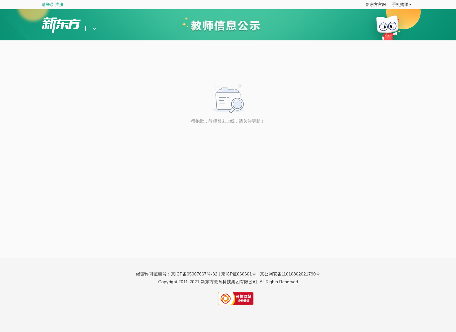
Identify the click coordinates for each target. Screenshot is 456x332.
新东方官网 (376, 4)
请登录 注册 (52, 4)
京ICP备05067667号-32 (194, 273)
